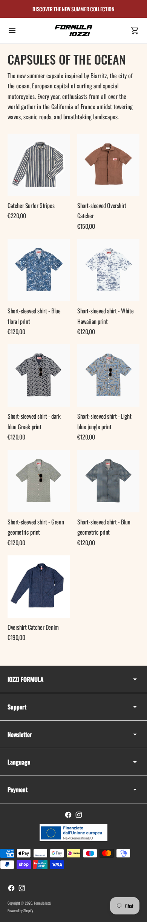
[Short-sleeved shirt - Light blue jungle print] (108, 375)
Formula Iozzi (42, 903)
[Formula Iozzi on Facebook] (68, 815)
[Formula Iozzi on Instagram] (79, 815)
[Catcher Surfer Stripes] (39, 165)
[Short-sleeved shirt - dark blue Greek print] (39, 375)
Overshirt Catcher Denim (33, 627)
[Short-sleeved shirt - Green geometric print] (39, 481)
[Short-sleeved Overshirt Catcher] (108, 165)
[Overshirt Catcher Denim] (39, 586)
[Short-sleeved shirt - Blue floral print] (39, 270)
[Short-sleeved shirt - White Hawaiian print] (108, 270)
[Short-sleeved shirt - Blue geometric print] (108, 481)
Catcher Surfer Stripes (31, 205)
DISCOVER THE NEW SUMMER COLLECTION (73, 9)
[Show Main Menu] (12, 30)
